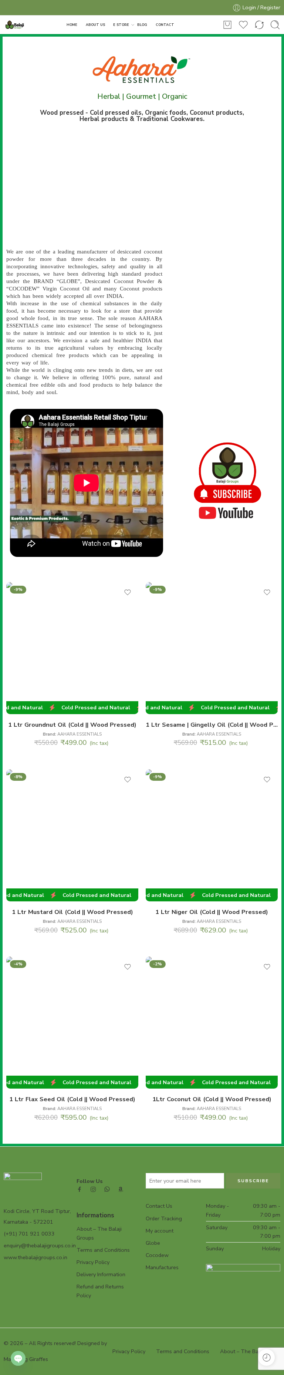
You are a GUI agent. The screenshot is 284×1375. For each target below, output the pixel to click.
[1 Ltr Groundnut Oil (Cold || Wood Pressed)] (72, 648)
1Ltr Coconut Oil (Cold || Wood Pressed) (211, 1099)
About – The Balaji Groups (99, 1233)
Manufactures (162, 1267)
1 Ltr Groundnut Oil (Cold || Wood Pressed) (72, 724)
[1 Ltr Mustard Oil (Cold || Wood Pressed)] (72, 835)
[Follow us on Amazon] (121, 1189)
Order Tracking (164, 1218)
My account (159, 1230)
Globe (153, 1243)
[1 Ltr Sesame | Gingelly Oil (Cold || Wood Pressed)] (212, 648)
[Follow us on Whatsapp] (107, 1189)
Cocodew (157, 1255)
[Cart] (227, 25)
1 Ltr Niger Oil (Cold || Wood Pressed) (211, 912)
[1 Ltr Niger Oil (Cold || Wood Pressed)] (212, 835)
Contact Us (159, 1206)
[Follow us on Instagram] (93, 1189)
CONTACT (165, 25)
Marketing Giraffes (26, 1359)
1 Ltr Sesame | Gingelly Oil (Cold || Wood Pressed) (212, 724)
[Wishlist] (127, 592)
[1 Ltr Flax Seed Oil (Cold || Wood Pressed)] (72, 1023)
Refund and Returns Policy (100, 1291)
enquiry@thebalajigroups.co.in (40, 1245)
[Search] (275, 25)
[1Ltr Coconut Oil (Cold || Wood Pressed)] (212, 1023)
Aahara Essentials (79, 734)
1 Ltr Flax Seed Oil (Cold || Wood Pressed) (72, 1099)
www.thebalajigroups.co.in (35, 1257)
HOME (72, 25)
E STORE (121, 25)
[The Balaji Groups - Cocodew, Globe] (15, 25)
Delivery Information (101, 1274)
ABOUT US (95, 25)
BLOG (142, 25)
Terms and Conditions (103, 1250)
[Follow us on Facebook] (79, 1189)
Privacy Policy (93, 1262)
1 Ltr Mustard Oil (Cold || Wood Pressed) (72, 912)
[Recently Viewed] (266, 1357)
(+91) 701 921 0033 (29, 1233)
